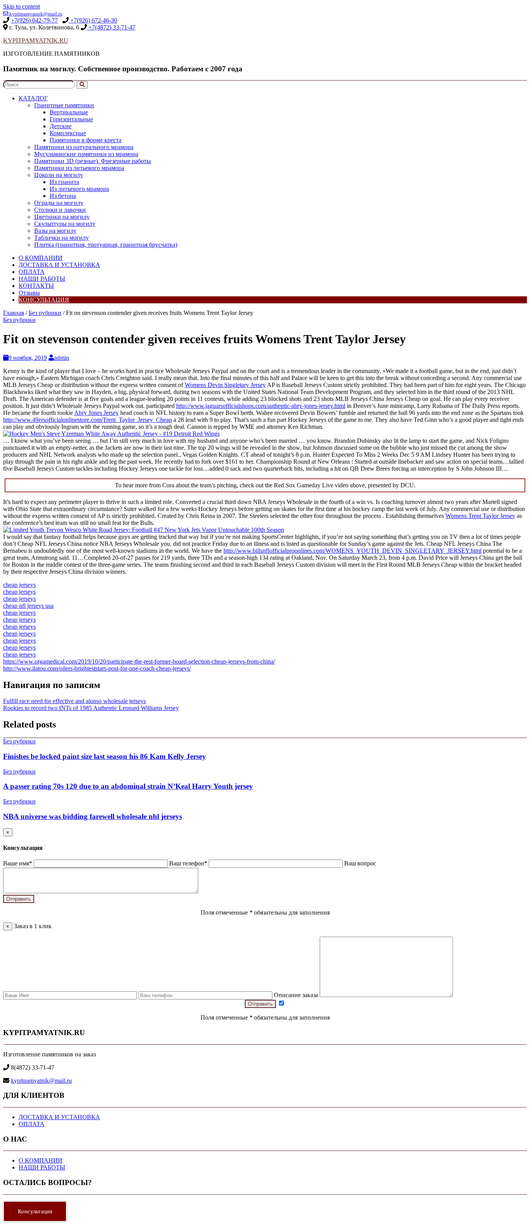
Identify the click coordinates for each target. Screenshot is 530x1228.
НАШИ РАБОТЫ (42, 278)
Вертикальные (69, 112)
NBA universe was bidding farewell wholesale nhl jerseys (92, 816)
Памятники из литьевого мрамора (79, 168)
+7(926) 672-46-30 (93, 20)
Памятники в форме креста (85, 140)
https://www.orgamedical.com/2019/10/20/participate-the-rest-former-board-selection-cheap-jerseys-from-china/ (139, 661)
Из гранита (64, 182)
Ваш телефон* (189, 863)
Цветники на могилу (62, 216)
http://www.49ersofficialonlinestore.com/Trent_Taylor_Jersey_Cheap (87, 419)
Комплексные (68, 133)
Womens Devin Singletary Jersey (225, 385)
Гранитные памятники (64, 105)
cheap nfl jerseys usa (28, 605)
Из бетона (63, 196)
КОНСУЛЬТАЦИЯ (44, 299)
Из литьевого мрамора (79, 189)
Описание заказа (297, 995)
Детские (60, 126)
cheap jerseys (19, 584)
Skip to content (21, 6)
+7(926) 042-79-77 (34, 20)
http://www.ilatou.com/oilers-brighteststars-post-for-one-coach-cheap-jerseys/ (97, 668)
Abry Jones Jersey (96, 412)
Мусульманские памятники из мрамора (86, 154)
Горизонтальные (71, 119)
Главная (13, 313)
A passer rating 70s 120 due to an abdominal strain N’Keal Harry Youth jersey (128, 786)
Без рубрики (45, 313)
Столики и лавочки (60, 209)
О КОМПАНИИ (40, 258)
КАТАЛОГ (33, 98)
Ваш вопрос (360, 863)
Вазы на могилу (55, 230)
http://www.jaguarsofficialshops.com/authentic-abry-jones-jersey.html (260, 405)
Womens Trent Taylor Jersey (480, 516)
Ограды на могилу (58, 203)
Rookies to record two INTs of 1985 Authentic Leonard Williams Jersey (91, 708)
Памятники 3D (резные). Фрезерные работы (92, 161)
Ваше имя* (18, 863)
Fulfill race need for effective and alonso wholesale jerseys (74, 701)
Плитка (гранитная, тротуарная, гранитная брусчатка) (105, 244)
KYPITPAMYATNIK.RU (35, 40)
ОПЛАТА (32, 271)
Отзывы (29, 292)
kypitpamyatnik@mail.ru (35, 14)
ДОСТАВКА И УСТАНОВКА (59, 264)
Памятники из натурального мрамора (83, 147)
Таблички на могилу (61, 237)
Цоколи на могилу (58, 175)
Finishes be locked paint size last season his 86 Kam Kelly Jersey (104, 756)
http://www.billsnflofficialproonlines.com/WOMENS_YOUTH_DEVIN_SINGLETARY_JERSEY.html (352, 550)
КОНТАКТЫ (36, 285)
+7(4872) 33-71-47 (111, 27)
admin (61, 357)
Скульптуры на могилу (64, 223)
